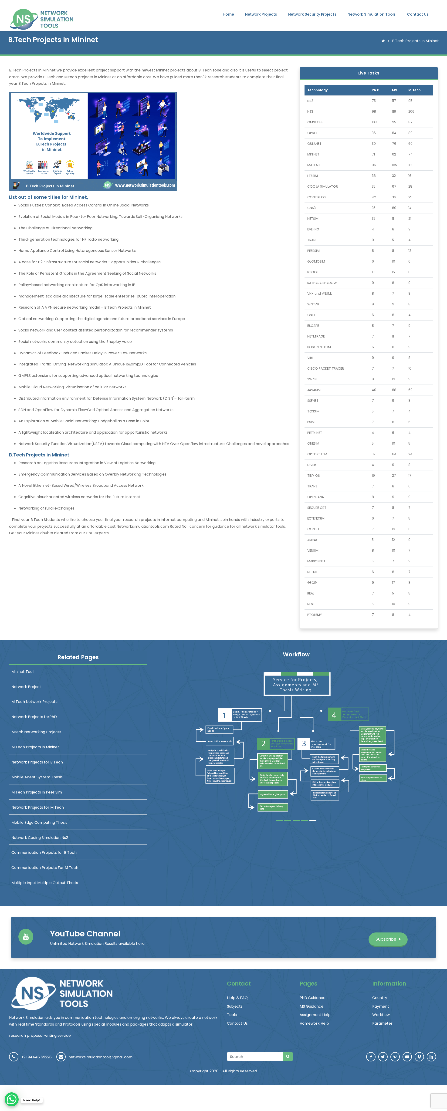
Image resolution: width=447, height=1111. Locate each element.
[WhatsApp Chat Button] (12, 1099)
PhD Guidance (312, 997)
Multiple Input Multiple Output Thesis (44, 882)
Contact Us (418, 14)
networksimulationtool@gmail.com (100, 1057)
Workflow (381, 1014)
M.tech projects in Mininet (87, 77)
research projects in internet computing (160, 519)
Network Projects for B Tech (37, 762)
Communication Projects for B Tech (44, 852)
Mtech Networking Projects (36, 732)
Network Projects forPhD (34, 716)
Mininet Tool (22, 671)
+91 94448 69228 (36, 1057)
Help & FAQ (237, 997)
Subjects (235, 1006)
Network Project (26, 686)
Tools (232, 1014)
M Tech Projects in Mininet (35, 747)
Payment (380, 1006)
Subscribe (386, 939)
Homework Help (314, 1023)
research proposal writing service (40, 1035)
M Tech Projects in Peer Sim (36, 792)
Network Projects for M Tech (37, 807)
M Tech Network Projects (34, 701)
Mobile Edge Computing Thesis (39, 822)
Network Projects (261, 14)
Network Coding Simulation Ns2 (39, 837)
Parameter (382, 1023)
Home (228, 14)
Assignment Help (315, 1014)
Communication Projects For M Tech (44, 867)
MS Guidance (311, 1006)
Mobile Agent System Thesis (37, 777)
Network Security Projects (312, 14)
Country (379, 997)
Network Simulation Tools (372, 14)
